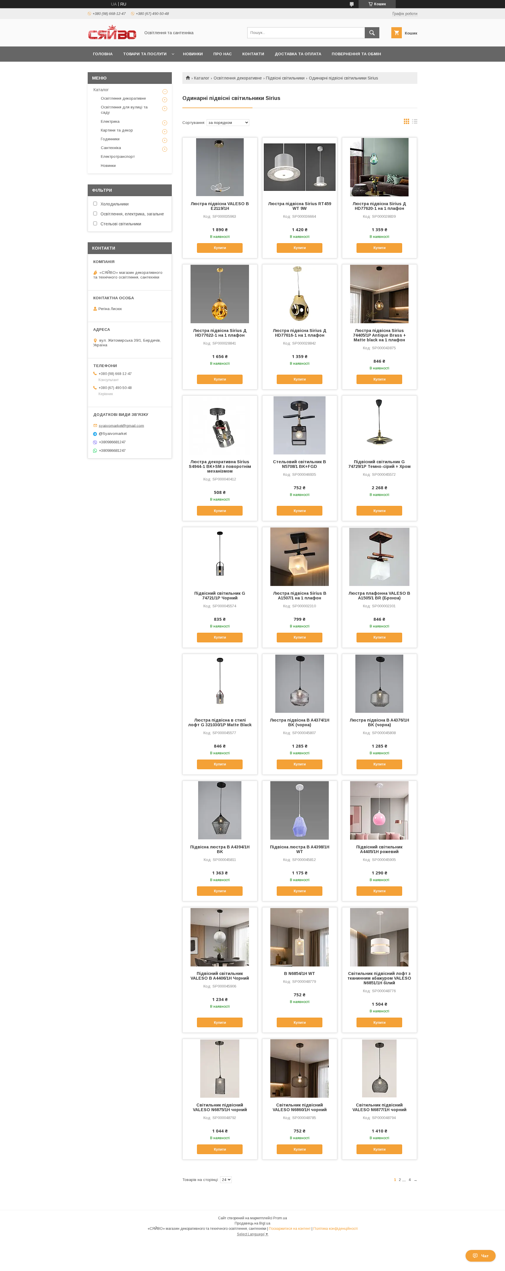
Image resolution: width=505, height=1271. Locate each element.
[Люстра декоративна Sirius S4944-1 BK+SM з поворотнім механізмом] (220, 425)
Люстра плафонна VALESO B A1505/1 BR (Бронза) (379, 595)
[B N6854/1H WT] (299, 936)
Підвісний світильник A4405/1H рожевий (379, 849)
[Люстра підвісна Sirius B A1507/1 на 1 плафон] (299, 556)
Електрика (110, 121)
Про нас (222, 54)
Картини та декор (117, 130)
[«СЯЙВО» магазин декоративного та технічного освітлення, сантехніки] (112, 39)
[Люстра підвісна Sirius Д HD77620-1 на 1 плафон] (379, 167)
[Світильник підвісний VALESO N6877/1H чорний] (379, 1068)
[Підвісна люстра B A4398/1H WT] (299, 810)
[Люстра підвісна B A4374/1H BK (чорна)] (299, 683)
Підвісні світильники (285, 78)
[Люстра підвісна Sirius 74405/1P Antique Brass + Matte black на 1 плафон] (379, 293)
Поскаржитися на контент (290, 1229)
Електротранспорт (118, 156)
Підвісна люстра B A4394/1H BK (220, 849)
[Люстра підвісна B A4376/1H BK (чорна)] (379, 683)
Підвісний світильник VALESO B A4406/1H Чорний (220, 976)
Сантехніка (111, 148)
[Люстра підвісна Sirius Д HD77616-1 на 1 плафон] (299, 293)
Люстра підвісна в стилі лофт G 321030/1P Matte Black (220, 722)
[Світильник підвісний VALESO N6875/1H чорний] (220, 1068)
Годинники (110, 139)
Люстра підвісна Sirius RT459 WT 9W (299, 206)
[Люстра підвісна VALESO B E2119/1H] (220, 167)
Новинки (193, 54)
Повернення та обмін (356, 54)
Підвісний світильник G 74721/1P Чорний (219, 595)
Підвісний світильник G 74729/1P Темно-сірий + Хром (379, 464)
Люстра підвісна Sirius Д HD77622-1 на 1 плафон (220, 333)
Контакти (253, 54)
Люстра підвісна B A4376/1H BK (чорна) (379, 722)
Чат (485, 1255)
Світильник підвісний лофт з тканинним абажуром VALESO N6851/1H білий (379, 978)
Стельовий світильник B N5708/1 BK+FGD (299, 464)
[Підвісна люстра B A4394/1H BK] (220, 810)
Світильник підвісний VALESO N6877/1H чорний (379, 1107)
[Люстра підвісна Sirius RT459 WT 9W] (299, 167)
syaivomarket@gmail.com (121, 425)
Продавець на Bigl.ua (252, 1223)
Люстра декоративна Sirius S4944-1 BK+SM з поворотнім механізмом (220, 466)
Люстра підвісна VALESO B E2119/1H (220, 206)
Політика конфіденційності (335, 1229)
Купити (220, 248)
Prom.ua (280, 1218)
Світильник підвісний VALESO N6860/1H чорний (300, 1107)
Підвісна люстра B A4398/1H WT (299, 849)
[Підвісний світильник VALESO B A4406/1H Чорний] (220, 936)
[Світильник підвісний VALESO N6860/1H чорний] (299, 1068)
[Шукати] (372, 32)
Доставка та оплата (298, 54)
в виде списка (414, 123)
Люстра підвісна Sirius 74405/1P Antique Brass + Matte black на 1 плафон (379, 335)
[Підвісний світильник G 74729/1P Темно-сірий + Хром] (379, 425)
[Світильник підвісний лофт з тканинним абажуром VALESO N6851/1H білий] (379, 936)
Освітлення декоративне (238, 78)
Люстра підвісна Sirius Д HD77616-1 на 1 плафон (299, 333)
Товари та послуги (145, 54)
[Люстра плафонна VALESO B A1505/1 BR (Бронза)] (379, 556)
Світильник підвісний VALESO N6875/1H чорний (220, 1107)
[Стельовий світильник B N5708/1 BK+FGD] (299, 425)
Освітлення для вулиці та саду (124, 110)
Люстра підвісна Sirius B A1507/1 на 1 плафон (299, 595)
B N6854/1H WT (299, 973)
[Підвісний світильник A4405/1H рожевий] (379, 810)
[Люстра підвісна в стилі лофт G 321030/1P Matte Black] (220, 683)
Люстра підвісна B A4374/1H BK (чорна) (299, 722)
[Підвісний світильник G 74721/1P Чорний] (220, 556)
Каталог (201, 78)
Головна (103, 54)
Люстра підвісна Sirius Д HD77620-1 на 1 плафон (379, 206)
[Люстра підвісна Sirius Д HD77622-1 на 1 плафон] (220, 293)
